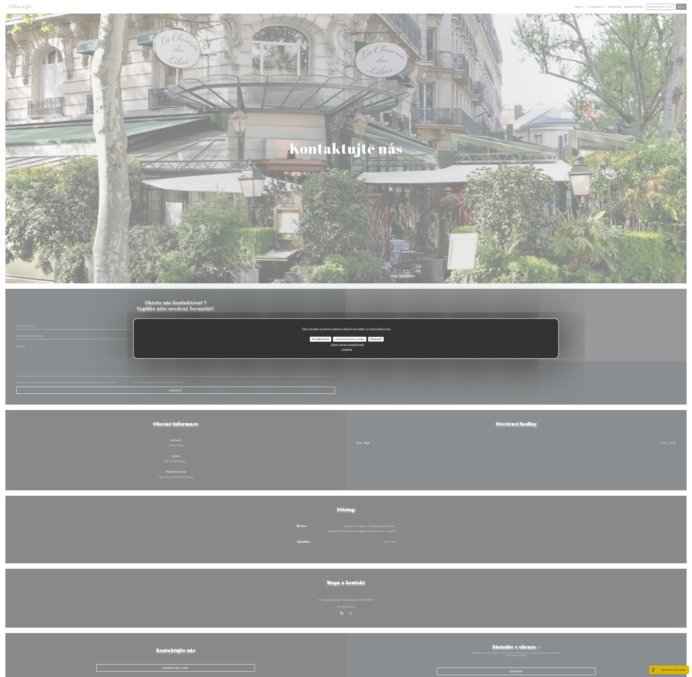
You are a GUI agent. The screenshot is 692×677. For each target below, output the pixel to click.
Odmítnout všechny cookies (349, 339)
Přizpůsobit (376, 339)
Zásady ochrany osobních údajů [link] (347, 344)
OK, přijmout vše (320, 339)
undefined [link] (346, 349)
